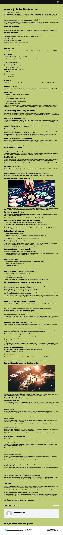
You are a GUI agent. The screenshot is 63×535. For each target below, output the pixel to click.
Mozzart (39, 1)
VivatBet (47, 1)
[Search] (58, 2)
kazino (6, 505)
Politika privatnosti (29, 529)
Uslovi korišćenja (28, 530)
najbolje (14, 505)
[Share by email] (58, 505)
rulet (18, 505)
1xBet (51, 1)
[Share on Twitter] (56, 505)
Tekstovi (55, 1)
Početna (35, 1)
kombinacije (10, 505)
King (43, 1)
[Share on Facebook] (54, 505)
